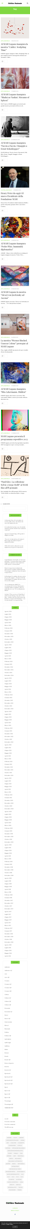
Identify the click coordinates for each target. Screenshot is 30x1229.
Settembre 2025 (9, 642)
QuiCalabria (8, 1039)
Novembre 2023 (9, 703)
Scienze (7, 1053)
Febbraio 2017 (8, 928)
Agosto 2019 (8, 845)
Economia (7, 1008)
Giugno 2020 (8, 817)
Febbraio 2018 (8, 895)
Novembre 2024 (9, 670)
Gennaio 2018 (8, 897)
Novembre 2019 (9, 836)
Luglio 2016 (8, 947)
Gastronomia (8, 1022)
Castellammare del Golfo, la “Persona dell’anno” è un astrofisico (15, 560)
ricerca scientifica (13, 1182)
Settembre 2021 (9, 775)
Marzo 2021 (8, 792)
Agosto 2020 (8, 811)
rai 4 (17, 1176)
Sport (6, 1087)
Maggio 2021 (8, 786)
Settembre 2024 (9, 675)
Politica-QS (8, 1035)
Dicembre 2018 (9, 867)
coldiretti (21, 1142)
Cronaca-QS (8, 991)
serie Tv (12, 1184)
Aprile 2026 (8, 622)
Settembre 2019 (9, 842)
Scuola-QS (7, 1059)
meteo (11, 1158)
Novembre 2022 (9, 736)
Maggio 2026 (8, 620)
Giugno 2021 (8, 783)
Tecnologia (8, 1101)
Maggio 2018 (8, 886)
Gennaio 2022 (8, 764)
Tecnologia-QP (9, 1104)
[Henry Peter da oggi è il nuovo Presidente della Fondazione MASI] (15, 177)
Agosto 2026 (8, 611)
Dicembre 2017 (9, 900)
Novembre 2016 (9, 936)
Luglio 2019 (8, 847)
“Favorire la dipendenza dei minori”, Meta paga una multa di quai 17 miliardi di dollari (14, 540)
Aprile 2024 (8, 689)
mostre (8, 1163)
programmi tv (21, 1171)
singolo (18, 1184)
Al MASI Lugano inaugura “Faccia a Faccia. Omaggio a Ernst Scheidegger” (14, 145)
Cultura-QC (8, 998)
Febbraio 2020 (9, 828)
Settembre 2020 (9, 808)
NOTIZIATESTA (15, 1166)
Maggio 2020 (8, 820)
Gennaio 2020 (8, 831)
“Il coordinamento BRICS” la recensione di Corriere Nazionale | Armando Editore (14, 586)
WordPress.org (9, 1127)
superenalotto (12, 1187)
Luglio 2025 (8, 647)
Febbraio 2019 (8, 861)
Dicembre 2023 (9, 700)
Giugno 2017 (8, 917)
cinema (22, 1140)
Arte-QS (7, 977)
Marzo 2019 (8, 858)
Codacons (13, 1142)
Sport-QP (7, 1094)
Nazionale (7, 40)
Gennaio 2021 (8, 797)
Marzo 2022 (8, 758)
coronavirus (12, 1145)
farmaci (16, 1153)
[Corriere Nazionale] (15, 3)
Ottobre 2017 (8, 906)
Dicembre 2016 (9, 934)
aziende (9, 1137)
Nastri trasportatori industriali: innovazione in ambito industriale (14, 568)
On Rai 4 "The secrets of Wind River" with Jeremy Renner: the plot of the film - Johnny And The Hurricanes (15, 596)
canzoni (21, 1137)
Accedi (6, 1119)
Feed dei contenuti (10, 1121)
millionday (18, 1158)
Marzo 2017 (8, 925)
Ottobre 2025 (8, 639)
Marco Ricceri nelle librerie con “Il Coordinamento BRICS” (15, 589)
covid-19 (20, 1145)
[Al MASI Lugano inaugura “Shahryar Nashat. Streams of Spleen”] (15, 78)
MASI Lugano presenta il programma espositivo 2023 (14, 438)
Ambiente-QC (8, 970)
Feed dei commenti (10, 1124)
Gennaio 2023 (8, 731)
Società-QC (8, 1070)
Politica (7, 1032)
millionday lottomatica (15, 1161)
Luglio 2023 (8, 714)
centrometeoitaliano (12, 1140)
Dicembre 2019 (9, 833)
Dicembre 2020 (9, 800)
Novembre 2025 (9, 636)
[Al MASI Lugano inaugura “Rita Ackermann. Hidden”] (15, 372)
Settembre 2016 (9, 942)
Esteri (6, 1015)
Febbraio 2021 (8, 795)
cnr (7, 1142)
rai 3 (13, 1176)
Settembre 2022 (9, 742)
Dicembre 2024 (9, 667)
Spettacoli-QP (8, 1080)
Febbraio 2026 (8, 628)
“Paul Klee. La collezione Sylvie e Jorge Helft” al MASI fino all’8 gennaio (14, 484)
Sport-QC (7, 1090)
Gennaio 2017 (8, 931)
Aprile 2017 (8, 922)
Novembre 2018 (9, 870)
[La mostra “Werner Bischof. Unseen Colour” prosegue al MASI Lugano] (15, 324)
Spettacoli (7, 1073)
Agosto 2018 (8, 878)
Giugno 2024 (8, 683)
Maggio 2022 (8, 753)
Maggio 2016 (8, 953)
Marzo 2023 (8, 725)
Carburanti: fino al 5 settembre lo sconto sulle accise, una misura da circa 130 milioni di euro (14, 521)
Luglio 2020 (8, 814)
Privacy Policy (15, 1210)
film (21, 1153)
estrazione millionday (18, 1148)
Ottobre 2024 (8, 672)
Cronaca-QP (8, 987)
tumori (19, 1190)
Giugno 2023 (8, 717)
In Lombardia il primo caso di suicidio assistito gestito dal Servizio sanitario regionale (15, 528)
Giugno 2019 (8, 850)
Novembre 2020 (9, 803)
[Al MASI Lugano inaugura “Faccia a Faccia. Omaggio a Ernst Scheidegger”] (15, 126)
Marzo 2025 (8, 658)
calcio (15, 1137)
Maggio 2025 (8, 653)
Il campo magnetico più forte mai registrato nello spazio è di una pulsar (15, 563)
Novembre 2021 (9, 770)
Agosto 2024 (8, 678)
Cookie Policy (9, 1224)
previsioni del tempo (15, 1169)
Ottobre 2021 (8, 772)
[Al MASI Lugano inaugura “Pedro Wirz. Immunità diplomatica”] (15, 227)
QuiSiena (7, 1046)
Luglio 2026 (8, 614)
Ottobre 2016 (8, 939)
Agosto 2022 (8, 745)
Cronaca (7, 981)
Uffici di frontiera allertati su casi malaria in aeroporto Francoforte (14, 546)
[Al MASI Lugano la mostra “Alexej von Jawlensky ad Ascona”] (15, 275)
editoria (8, 1148)
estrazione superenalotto (15, 1150)
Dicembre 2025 (9, 633)
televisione (12, 1190)
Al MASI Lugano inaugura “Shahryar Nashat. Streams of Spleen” (15, 97)
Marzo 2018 (8, 892)
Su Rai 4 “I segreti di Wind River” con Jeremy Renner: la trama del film (15, 599)
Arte (2, 40)
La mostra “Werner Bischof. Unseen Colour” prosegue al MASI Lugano (14, 343)
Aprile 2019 (8, 856)
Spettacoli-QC (9, 1077)
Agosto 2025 (8, 645)
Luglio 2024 (8, 681)
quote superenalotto (13, 1174)
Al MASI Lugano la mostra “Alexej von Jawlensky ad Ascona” (13, 295)
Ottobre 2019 (8, 839)
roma (21, 1182)
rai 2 (8, 1176)
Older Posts (6, 504)
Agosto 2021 (8, 778)
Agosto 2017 (8, 911)
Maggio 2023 (8, 720)
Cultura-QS (8, 1005)
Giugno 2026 (8, 617)
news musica (21, 1163)
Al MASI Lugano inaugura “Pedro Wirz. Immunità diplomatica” (13, 246)
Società (7, 1066)
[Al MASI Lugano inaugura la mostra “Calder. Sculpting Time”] (15, 27)
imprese (9, 1156)
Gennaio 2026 (8, 631)
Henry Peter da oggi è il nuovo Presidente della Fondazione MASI (12, 196)
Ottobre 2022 (8, 739)
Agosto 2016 (8, 945)
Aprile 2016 (8, 956)
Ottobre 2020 (8, 806)
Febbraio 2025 (8, 661)
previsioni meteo (10, 1171)
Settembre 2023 (9, 708)
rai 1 (22, 1174)
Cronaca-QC (8, 984)
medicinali (21, 1156)
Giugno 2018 (8, 884)
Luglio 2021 (8, 781)
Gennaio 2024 (8, 697)
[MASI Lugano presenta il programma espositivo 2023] (15, 420)
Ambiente (7, 967)
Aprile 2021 (8, 789)
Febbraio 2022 (8, 761)
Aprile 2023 (8, 722)
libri (14, 1156)
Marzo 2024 (8, 692)
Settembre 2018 (9, 875)
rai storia (19, 1179)
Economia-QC (8, 1011)
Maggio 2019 (8, 853)
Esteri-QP (7, 1018)
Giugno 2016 (8, 950)
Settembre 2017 (9, 909)
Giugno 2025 (8, 650)
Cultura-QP (8, 1001)
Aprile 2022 (8, 756)
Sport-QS (7, 1097)
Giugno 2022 (8, 750)
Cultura (3, 190)
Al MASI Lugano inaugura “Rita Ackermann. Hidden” (13, 390)
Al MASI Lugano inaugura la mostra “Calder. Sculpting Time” (14, 47)
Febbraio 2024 (8, 695)
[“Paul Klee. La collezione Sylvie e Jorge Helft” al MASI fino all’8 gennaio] (15, 465)
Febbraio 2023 (8, 728)
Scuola (6, 1056)
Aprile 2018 (8, 889)
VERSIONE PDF (9, 1108)
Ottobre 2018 (8, 872)
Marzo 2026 (8, 625)
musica (14, 1163)
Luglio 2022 (8, 747)
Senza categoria (9, 1063)
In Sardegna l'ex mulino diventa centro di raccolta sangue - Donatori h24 (15, 577)
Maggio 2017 (8, 920)
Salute (6, 1049)
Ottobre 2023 (8, 706)
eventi (10, 1153)
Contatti (15, 1208)
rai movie (11, 1179)
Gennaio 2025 (8, 664)
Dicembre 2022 (9, 733)
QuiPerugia (8, 1042)
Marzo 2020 (8, 825)
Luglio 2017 (8, 914)
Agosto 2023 (8, 711)
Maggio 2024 (8, 686)
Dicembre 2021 (9, 767)
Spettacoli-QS (8, 1083)
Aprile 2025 (8, 656)
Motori (7, 1025)
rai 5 (22, 1176)
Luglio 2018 (8, 881)
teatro (20, 1187)
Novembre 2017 (9, 903)
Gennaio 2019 (8, 864)
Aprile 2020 (8, 822)
